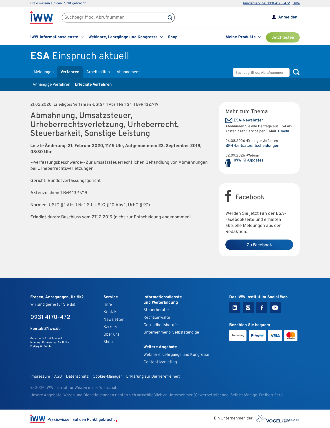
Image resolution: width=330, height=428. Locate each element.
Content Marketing (160, 362)
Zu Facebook (259, 245)
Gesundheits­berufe (160, 325)
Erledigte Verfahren (93, 84)
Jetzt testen (283, 37)
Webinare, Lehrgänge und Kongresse (176, 354)
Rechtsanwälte (156, 317)
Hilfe (296, 3)
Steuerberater (156, 310)
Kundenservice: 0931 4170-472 (266, 3)
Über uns (111, 334)
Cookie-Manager (107, 376)
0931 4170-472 (50, 317)
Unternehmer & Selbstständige (171, 332)
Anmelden (287, 17)
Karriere (111, 327)
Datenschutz (77, 376)
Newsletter (113, 319)
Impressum (40, 376)
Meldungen (44, 72)
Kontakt (110, 312)
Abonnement (128, 72)
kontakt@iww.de (45, 329)
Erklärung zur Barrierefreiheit (153, 376)
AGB (58, 376)
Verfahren (69, 72)
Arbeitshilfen (98, 72)
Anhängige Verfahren (51, 84)
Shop (172, 37)
